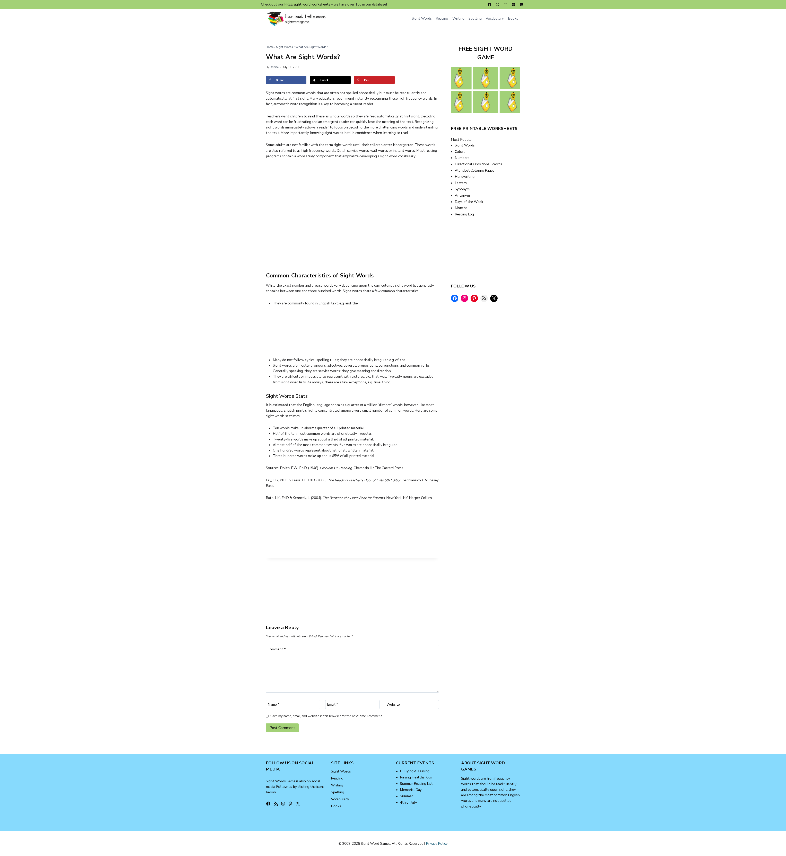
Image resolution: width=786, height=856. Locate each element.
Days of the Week (469, 201)
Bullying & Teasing (414, 771)
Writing (458, 18)
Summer (406, 796)
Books (513, 18)
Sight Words (422, 18)
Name (273, 704)
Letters (461, 183)
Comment (277, 649)
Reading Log (464, 214)
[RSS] (521, 4)
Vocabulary (495, 18)
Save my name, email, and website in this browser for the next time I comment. (326, 716)
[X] (497, 4)
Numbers (462, 157)
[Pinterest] (513, 4)
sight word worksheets (312, 4)
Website (393, 704)
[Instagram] (505, 4)
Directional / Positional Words (478, 164)
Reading (442, 18)
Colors (460, 151)
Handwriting (464, 176)
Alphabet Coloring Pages (474, 170)
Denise (274, 67)
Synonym (462, 189)
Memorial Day (411, 789)
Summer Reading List (416, 783)
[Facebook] (489, 4)
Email (332, 704)
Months (461, 208)
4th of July (408, 802)
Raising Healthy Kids (416, 777)
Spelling (475, 18)
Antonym (462, 195)
